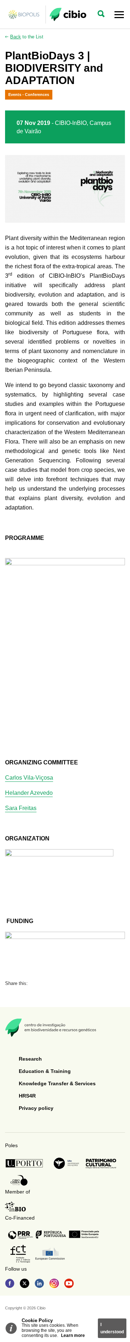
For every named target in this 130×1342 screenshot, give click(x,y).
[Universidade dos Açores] (66, 1163)
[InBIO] (15, 1206)
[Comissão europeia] (50, 1253)
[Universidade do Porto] (26, 1163)
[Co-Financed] (53, 1234)
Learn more (73, 1335)
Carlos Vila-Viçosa (29, 778)
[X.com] (24, 1284)
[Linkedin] (39, 1284)
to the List (26, 36)
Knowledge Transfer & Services (57, 1083)
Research (30, 1059)
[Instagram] (54, 1284)
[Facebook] (9, 1284)
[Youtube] (69, 1284)
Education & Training (45, 1071)
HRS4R (27, 1096)
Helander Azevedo (29, 793)
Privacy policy (36, 1108)
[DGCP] (101, 1163)
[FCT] (20, 1254)
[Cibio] (67, 14)
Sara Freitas (20, 808)
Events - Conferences (28, 94)
